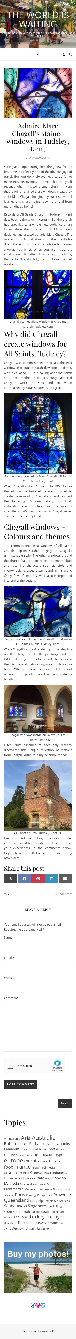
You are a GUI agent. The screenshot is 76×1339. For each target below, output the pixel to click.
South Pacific (31, 1211)
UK (17, 1222)
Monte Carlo (45, 1184)
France (22, 1166)
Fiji (50, 1161)
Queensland (16, 1200)
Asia (26, 1137)
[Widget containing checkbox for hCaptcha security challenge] (34, 1065)
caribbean (39, 1149)
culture (9, 1155)
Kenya (48, 1178)
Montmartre (14, 1189)
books (65, 1143)
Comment (11, 998)
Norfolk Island (61, 1189)
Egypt (58, 1155)
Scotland (64, 1201)
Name (9, 937)
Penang (31, 1195)
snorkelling (54, 1206)
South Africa (12, 1212)
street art (58, 1211)
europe (13, 1160)
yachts (45, 1229)
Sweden (8, 1217)
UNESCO (28, 1222)
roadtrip (36, 1200)
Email (9, 958)
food (8, 1167)
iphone (9, 1178)
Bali (25, 1143)
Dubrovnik (46, 1155)
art (17, 1138)
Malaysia (11, 1183)
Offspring (9, 1195)
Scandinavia (51, 1201)
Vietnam (51, 1222)
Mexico (24, 1184)
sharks (21, 1206)
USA (39, 1222)
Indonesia (59, 1172)
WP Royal (47, 1331)
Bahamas (13, 1143)
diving (32, 1154)
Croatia (52, 1149)
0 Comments (63, 894)
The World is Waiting (38, 19)
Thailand (20, 1217)
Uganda (8, 1223)
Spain (46, 1211)
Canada (26, 1149)
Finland (57, 1161)
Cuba (61, 1149)
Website (9, 978)
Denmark (21, 1155)
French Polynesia (43, 1167)
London (59, 1178)
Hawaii (47, 1173)
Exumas (42, 1161)
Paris (20, 1194)
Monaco (34, 1184)
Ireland (18, 1178)
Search (65, 1103)
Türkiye (54, 1216)
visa (61, 1223)
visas (7, 1229)
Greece (36, 1172)
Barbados (37, 1143)
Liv (10, 894)
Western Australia (26, 1228)
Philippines (44, 1195)
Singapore (37, 1205)
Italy (40, 1177)
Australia (44, 1137)
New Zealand (45, 1189)
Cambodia (12, 1149)
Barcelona (53, 1144)
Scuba (9, 1205)
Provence (62, 1194)
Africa (9, 1138)
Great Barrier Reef (16, 1173)
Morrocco (31, 1189)
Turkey (37, 1216)
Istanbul (29, 1177)
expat (30, 1160)
